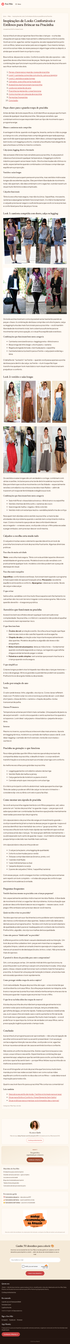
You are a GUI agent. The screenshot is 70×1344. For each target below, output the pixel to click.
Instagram (5, 1320)
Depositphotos (17, 1310)
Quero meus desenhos (35, 1273)
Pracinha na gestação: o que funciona (25, 91)
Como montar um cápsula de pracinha (25, 94)
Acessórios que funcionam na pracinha (25, 84)
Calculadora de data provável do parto (14, 1186)
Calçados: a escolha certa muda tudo (25, 81)
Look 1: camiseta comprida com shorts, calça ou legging (33, 75)
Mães (9, 16)
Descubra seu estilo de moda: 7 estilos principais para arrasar (35, 1094)
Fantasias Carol (6, 1304)
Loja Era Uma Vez (6, 1307)
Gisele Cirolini (19, 29)
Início (4, 16)
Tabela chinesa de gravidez (11, 1183)
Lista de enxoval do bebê (10, 1177)
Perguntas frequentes (18, 97)
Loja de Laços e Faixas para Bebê (11, 1302)
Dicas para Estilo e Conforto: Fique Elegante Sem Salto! (32, 1097)
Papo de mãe (17, 1106)
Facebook (12, 1320)
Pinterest (19, 1320)
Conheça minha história (35, 1140)
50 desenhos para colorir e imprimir (13, 1172)
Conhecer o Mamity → (35, 1160)
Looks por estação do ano (20, 88)
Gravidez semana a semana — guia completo (16, 1174)
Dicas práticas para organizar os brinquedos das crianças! (34, 1100)
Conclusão (13, 100)
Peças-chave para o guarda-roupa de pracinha (29, 72)
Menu (19, 4)
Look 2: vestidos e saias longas (22, 78)
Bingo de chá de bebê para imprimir (13, 1180)
